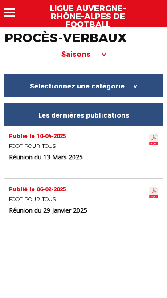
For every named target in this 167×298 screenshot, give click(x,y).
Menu (14, 12)
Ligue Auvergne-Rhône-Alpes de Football (88, 16)
